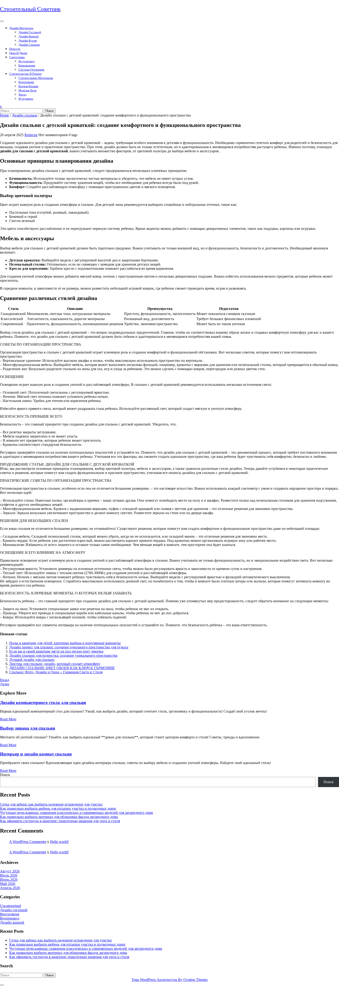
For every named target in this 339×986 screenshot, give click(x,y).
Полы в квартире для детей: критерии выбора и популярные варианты (65, 643)
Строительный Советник (30, 9)
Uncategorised (10, 906)
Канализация (26, 65)
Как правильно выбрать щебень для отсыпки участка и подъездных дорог (58, 808)
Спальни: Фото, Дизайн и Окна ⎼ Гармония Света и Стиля (55, 672)
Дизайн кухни (27, 40)
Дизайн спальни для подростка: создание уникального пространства (63, 655)
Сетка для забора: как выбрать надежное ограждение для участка (51, 804)
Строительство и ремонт (25, 73)
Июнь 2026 (9, 879)
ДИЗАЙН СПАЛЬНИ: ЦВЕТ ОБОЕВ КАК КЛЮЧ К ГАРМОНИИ (62, 668)
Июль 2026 (8, 875)
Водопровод (26, 61)
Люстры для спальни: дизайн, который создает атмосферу (54, 664)
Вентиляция (26, 82)
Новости (14, 49)
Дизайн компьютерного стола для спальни (43, 702)
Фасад (22, 94)
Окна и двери (18, 53)
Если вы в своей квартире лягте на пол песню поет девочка (56, 651)
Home (4, 115)
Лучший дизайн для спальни (31, 660)
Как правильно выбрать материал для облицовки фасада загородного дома (59, 817)
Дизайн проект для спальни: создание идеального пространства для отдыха (68, 647)
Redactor (31, 135)
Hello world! (59, 842)
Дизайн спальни (29, 44)
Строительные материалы (35, 78)
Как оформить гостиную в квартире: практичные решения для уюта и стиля (60, 821)
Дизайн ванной (28, 36)
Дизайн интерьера (21, 28)
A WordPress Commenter (27, 842)
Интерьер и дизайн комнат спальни (36, 754)
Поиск (49, 111)
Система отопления (31, 69)
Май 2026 (7, 884)
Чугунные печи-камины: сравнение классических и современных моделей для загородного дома (76, 813)
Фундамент (25, 98)
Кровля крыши (28, 86)
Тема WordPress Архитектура (169, 980)
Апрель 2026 (10, 888)
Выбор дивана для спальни (27, 728)
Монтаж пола (27, 90)
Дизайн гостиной (29, 32)
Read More (8, 719)
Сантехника (17, 57)
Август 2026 (10, 871)
